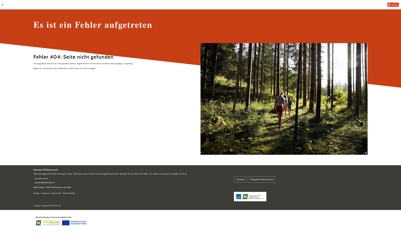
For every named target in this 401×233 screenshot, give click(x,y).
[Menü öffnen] (2, 4)
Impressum (45, 193)
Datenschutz (56, 193)
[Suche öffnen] (17, 4)
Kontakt (36, 193)
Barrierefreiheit (69, 193)
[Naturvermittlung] (14, 4)
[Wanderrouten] (8, 4)
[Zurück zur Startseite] (393, 5)
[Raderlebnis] (11, 4)
